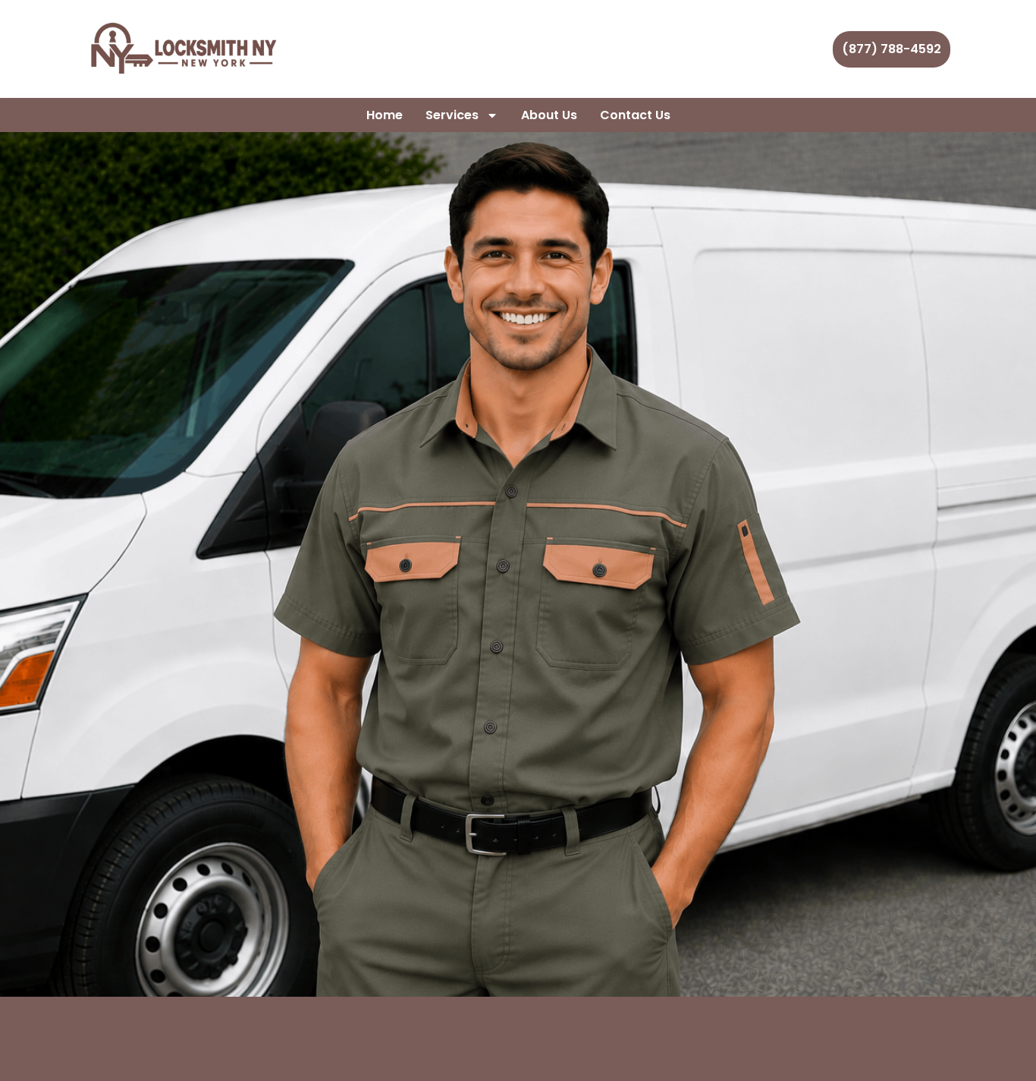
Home (384, 115)
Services (452, 115)
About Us (549, 115)
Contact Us (635, 115)
